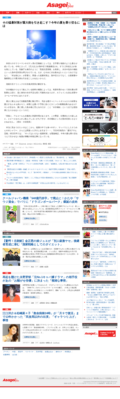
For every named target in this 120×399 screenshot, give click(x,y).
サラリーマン (38, 144)
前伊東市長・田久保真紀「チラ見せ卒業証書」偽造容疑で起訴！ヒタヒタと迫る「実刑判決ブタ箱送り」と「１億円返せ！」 (101, 46)
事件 (58, 13)
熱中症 (45, 144)
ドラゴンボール (44, 224)
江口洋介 (42, 342)
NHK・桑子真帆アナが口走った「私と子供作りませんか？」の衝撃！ (18, 148)
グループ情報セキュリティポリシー (57, 378)
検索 (114, 13)
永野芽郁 (42, 302)
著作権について (99, 378)
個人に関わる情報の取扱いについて (81, 378)
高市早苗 (39, 352)
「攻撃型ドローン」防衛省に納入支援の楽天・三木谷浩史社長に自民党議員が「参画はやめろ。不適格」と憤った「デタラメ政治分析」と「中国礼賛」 (101, 54)
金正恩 (46, 266)
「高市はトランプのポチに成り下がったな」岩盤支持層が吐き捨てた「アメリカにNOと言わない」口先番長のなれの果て (101, 76)
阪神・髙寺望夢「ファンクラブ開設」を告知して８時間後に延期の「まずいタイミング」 (101, 69)
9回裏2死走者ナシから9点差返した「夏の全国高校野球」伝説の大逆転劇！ (64, 148)
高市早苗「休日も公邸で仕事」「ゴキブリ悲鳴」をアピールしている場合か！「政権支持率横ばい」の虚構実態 (101, 90)
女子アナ (68, 13)
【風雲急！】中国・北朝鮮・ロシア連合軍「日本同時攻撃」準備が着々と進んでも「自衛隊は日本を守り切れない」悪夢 (101, 25)
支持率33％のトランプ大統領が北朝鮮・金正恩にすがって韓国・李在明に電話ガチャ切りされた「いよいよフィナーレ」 (101, 83)
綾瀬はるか (49, 352)
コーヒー (30, 144)
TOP (7, 13)
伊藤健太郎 (54, 302)
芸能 (17, 13)
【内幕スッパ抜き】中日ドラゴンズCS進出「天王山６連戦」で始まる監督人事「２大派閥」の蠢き (101, 62)
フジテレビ (56, 342)
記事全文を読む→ (31, 218)
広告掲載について (111, 378)
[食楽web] (99, 146)
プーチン (6, 352)
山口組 (14, 355)
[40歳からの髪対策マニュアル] (99, 107)
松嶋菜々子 (49, 342)
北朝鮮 (41, 266)
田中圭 (48, 302)
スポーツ (28, 13)
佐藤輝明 (6, 355)
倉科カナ (59, 352)
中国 (13, 352)
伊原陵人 (68, 352)
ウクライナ (29, 352)
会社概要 (41, 378)
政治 (48, 13)
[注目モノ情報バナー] (99, 133)
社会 (37, 13)
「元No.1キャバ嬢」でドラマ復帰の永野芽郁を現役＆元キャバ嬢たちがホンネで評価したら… (101, 32)
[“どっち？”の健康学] (99, 120)
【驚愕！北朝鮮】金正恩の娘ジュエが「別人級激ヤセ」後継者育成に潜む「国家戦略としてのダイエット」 (101, 39)
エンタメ (78, 13)
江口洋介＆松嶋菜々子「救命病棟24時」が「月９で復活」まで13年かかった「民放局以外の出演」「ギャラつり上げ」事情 (41, 317)
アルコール (22, 144)
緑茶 (49, 144)
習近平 (20, 352)
